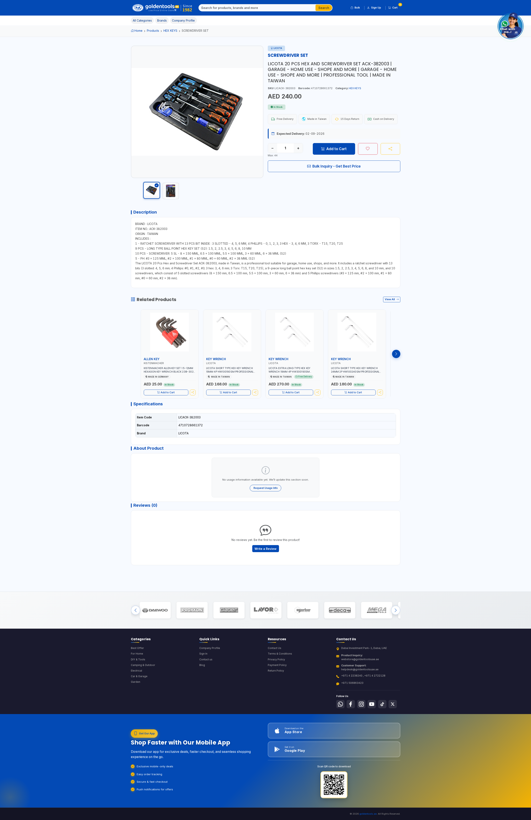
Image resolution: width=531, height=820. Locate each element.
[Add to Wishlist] (368, 149)
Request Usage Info (265, 488)
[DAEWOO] (155, 610)
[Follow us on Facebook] (351, 704)
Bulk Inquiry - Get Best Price (336, 166)
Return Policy (276, 670)
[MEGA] (376, 610)
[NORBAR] (302, 610)
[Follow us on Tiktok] (382, 704)
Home (138, 30)
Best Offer (137, 648)
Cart (396, 7)
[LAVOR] (265, 610)
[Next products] (396, 354)
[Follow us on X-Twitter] (393, 704)
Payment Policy (277, 665)
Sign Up (376, 7)
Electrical (136, 670)
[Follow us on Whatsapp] (340, 704)
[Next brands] (395, 610)
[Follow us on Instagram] (361, 704)
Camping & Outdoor (143, 665)
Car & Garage (139, 676)
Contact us (205, 659)
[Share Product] (390, 149)
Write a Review (265, 548)
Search (323, 8)
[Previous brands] (135, 610)
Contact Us (274, 648)
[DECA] (339, 610)
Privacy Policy (276, 659)
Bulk (357, 7)
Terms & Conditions (280, 653)
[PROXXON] (192, 610)
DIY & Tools (138, 659)
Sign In (203, 653)
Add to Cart (336, 149)
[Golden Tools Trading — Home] (162, 8)
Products (153, 30)
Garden (135, 681)
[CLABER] (229, 610)
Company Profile (209, 648)
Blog (202, 665)
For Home (137, 653)
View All (390, 299)
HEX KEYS (170, 30)
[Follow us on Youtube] (372, 704)
